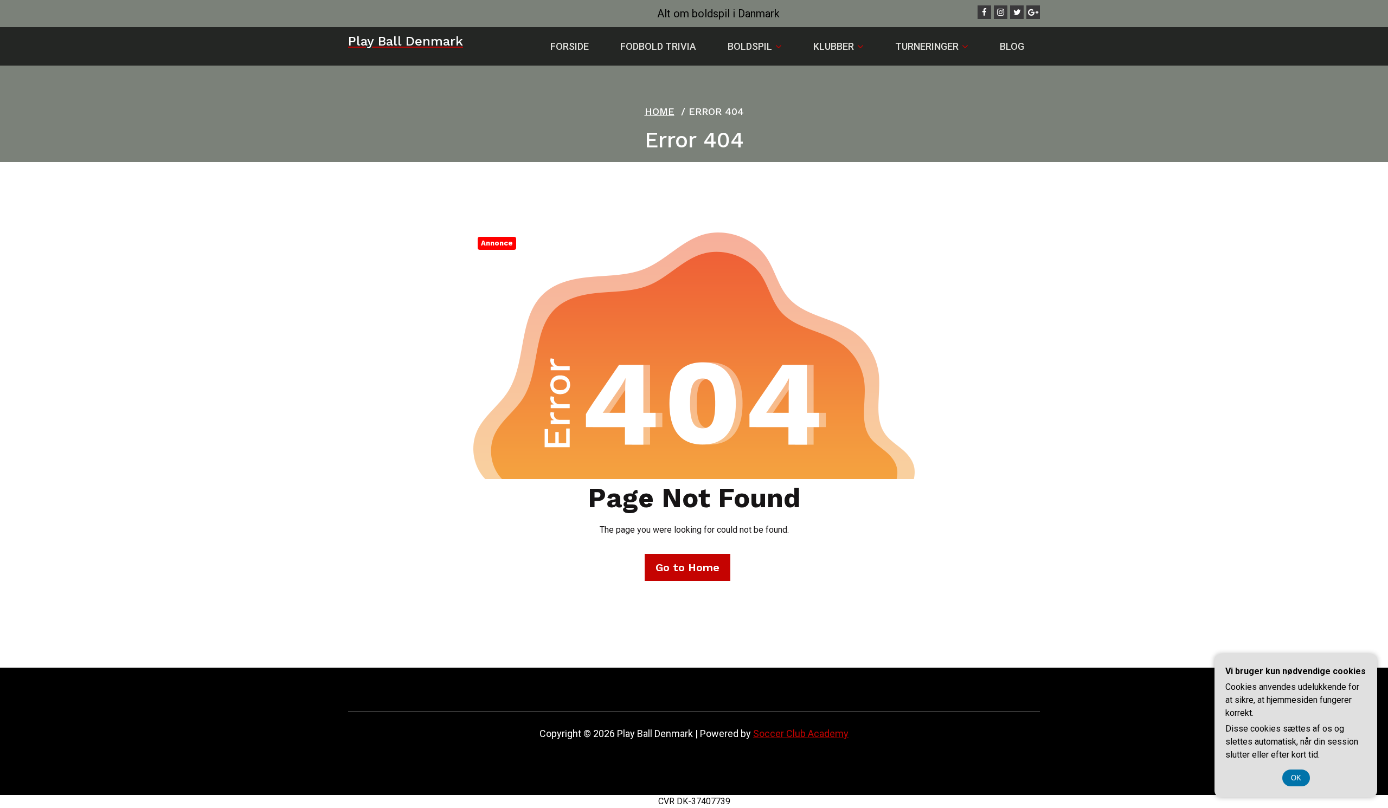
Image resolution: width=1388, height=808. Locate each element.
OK (1296, 778)
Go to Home (687, 567)
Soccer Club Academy (801, 733)
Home (659, 111)
